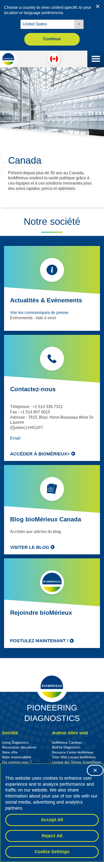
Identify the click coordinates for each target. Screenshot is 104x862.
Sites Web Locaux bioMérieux (74, 757)
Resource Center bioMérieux (72, 752)
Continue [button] (52, 39)
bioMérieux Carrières (67, 742)
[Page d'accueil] (8, 59)
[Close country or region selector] (97, 6)
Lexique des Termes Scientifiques (76, 762)
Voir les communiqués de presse (39, 312)
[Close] (95, 770)
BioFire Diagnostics (66, 747)
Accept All (52, 819)
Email (15, 438)
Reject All (52, 835)
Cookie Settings (52, 851)
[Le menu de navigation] (95, 59)
